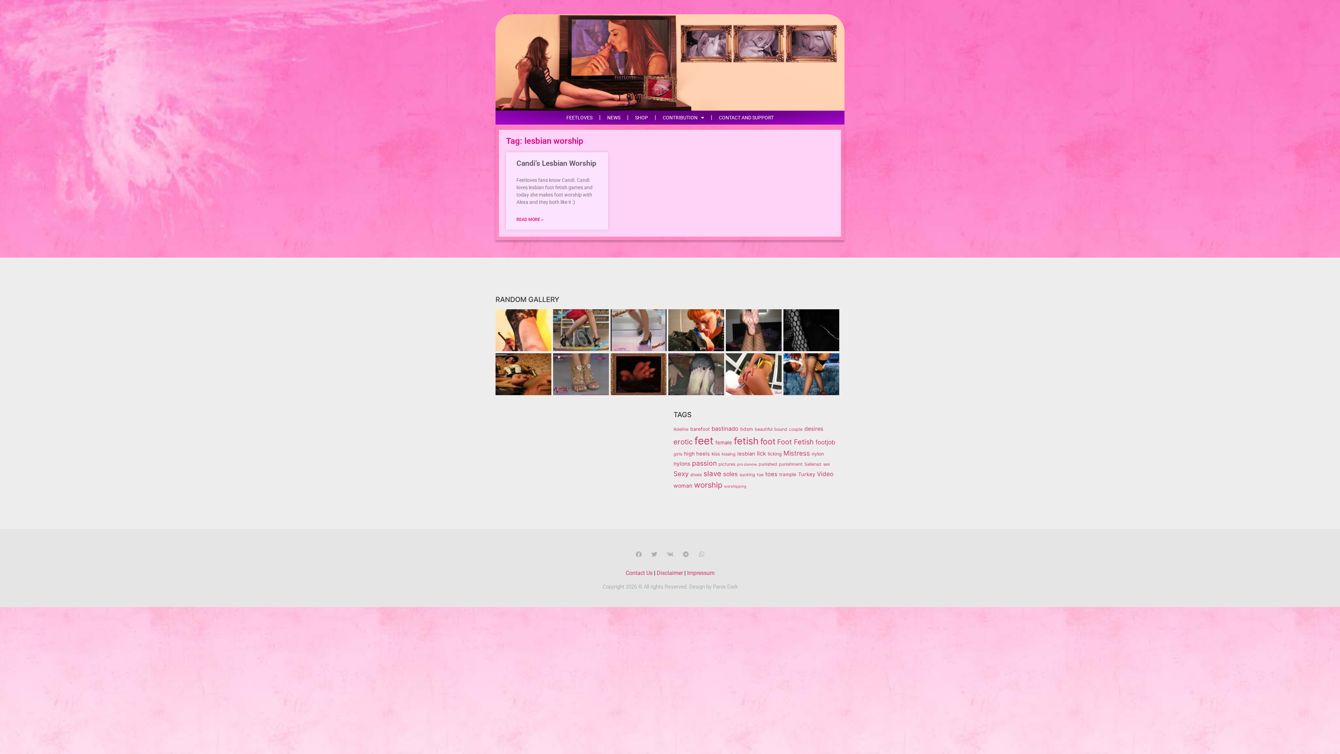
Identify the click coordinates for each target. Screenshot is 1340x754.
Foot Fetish (795, 442)
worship (708, 484)
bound (780, 429)
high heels (697, 454)
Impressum (701, 573)
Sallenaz (812, 464)
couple (796, 429)
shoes (696, 474)
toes (771, 474)
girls (677, 454)
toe (760, 474)
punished (768, 464)
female (723, 442)
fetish (746, 441)
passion (704, 463)
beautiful (764, 429)
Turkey (806, 474)
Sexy (680, 474)
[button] (639, 554)
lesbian (746, 454)
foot (767, 441)
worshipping (735, 486)
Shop (641, 117)
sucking (747, 474)
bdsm (746, 429)
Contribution (680, 117)
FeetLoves (579, 117)
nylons (681, 463)
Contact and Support (746, 117)
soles (730, 474)
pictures (727, 464)
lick (761, 453)
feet (704, 441)
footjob (825, 442)
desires (813, 429)
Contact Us (639, 573)
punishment (791, 464)
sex (826, 464)
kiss (716, 454)
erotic (683, 441)
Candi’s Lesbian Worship (556, 163)
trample (787, 474)
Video (825, 474)
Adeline (680, 429)
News (613, 117)
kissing (729, 454)
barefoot (700, 429)
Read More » (529, 219)
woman (682, 485)
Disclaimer (670, 573)
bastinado (725, 428)
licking (775, 454)
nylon (818, 454)
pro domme (747, 464)
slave (712, 473)
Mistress (796, 453)
